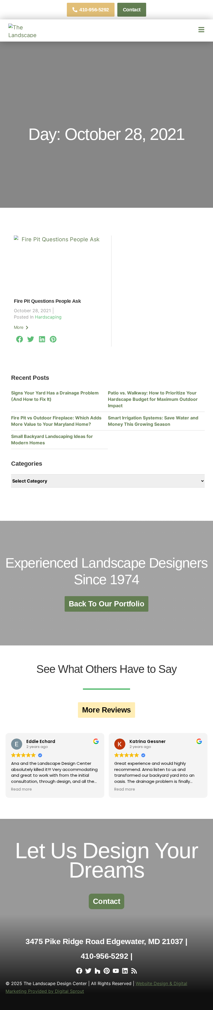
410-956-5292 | (106, 956)
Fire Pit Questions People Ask (47, 301)
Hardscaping (48, 317)
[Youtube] (116, 971)
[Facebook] (79, 971)
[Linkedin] (125, 971)
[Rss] (134, 971)
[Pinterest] (106, 971)
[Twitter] (88, 971)
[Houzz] (97, 971)
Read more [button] (21, 789)
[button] (19, 339)
